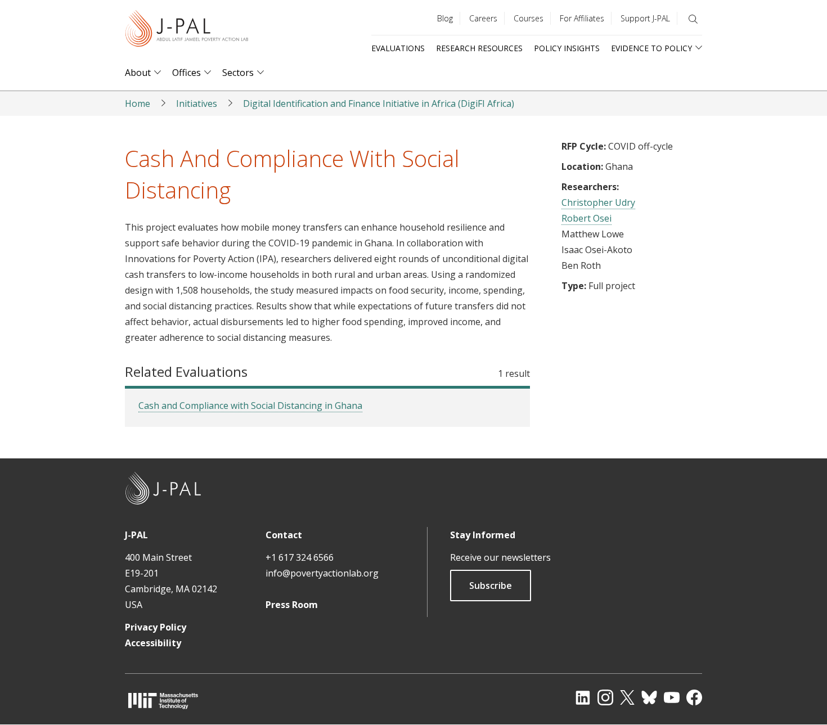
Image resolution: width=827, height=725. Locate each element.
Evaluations (398, 48)
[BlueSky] (649, 697)
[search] (693, 19)
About (138, 72)
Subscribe (490, 585)
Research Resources (479, 48)
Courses (528, 18)
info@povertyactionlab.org (322, 573)
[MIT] (163, 701)
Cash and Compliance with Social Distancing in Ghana (250, 405)
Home (137, 103)
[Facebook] (694, 697)
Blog (445, 18)
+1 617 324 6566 (300, 557)
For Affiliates (582, 18)
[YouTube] (672, 697)
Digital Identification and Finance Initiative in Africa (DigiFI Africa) (378, 103)
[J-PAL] (187, 30)
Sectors (238, 72)
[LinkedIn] (583, 697)
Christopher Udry (598, 202)
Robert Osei (586, 218)
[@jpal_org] (605, 697)
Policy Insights (567, 48)
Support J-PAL (645, 18)
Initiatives (196, 103)
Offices (186, 72)
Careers (483, 18)
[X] (627, 697)
